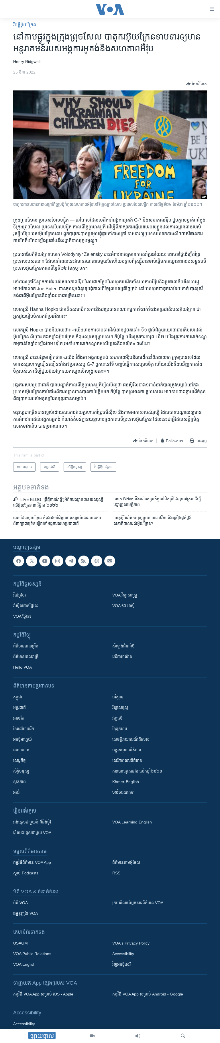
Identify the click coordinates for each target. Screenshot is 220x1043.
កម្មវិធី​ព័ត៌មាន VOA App (32, 862)
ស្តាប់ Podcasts (25, 873)
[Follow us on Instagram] (57, 561)
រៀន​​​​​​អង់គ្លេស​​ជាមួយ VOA (32, 832)
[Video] (92, 1036)
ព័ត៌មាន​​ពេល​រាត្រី (25, 656)
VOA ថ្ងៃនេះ (22, 616)
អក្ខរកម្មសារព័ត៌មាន (126, 750)
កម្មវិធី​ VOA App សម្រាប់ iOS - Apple (43, 994)
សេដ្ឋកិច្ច (19, 760)
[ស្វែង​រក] (183, 1036)
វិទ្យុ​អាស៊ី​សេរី (121, 964)
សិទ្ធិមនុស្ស (21, 771)
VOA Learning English (132, 822)
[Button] (196, 83)
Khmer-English (125, 781)
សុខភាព (19, 781)
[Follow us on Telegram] (70, 561)
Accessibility (123, 953)
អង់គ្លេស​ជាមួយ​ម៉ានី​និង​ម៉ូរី (32, 822)
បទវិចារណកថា (123, 792)
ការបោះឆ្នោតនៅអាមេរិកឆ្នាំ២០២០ (137, 771)
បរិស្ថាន (117, 697)
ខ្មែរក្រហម (119, 728)
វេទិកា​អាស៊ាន (122, 656)
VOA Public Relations (32, 953)
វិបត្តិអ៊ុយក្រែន (24, 24)
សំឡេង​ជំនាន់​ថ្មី (123, 646)
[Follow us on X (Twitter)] (31, 561)
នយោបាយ (21, 750)
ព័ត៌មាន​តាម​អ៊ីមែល (126, 862)
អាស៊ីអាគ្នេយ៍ (22, 739)
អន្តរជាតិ (19, 707)
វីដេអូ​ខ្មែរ (19, 595)
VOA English (24, 964)
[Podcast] (96, 561)
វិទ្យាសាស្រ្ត (120, 707)
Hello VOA (22, 667)
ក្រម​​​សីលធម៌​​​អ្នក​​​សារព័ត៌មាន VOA (137, 902)
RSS (116, 873)
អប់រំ (16, 792)
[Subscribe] (109, 561)
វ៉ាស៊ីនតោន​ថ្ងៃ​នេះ (25, 605)
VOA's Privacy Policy (131, 943)
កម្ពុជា (17, 697)
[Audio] (137, 1036)
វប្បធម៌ (117, 718)
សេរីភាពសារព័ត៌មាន (127, 760)
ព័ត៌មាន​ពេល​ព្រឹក (25, 646)
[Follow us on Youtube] (44, 561)
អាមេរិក (18, 718)
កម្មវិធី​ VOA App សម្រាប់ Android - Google (147, 994)
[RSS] (83, 561)
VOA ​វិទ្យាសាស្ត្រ (124, 595)
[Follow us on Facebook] (18, 561)
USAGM (20, 943)
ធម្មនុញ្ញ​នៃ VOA (25, 913)
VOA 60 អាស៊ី (123, 605)
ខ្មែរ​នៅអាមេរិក (23, 728)
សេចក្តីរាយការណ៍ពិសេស (131, 739)
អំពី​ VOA (20, 902)
